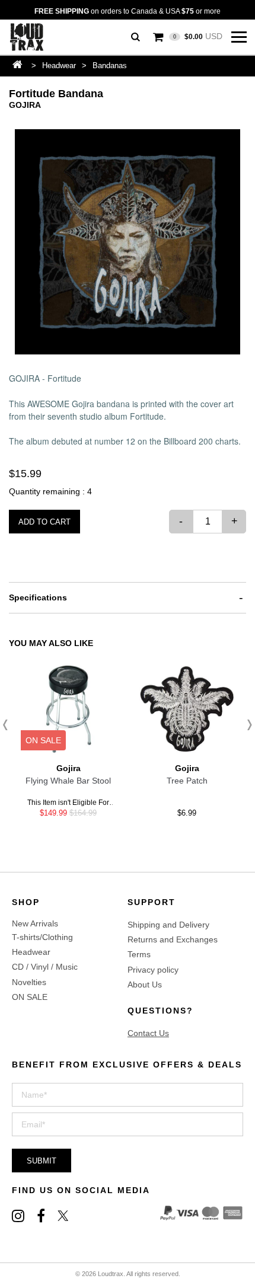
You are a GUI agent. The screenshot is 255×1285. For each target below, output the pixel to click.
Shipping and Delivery (168, 924)
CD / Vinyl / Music (45, 966)
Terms (139, 954)
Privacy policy (153, 969)
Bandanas (110, 65)
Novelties (29, 982)
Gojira (25, 105)
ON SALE (29, 997)
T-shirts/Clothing (42, 937)
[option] (127, 241)
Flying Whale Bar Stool (68, 780)
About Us (145, 984)
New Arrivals (35, 923)
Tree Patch (187, 780)
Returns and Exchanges (173, 939)
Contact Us (148, 1033)
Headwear (59, 65)
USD (197, 36)
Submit (41, 1160)
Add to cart (44, 521)
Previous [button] (9, 725)
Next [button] (246, 725)
